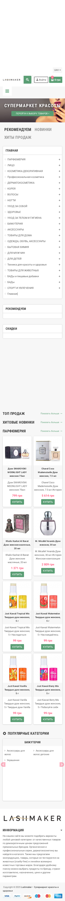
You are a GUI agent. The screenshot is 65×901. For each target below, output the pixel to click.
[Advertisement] (32, 33)
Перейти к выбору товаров (32, 113)
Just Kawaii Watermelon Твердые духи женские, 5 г (47, 617)
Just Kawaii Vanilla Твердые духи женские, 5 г (17, 690)
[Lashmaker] (12, 79)
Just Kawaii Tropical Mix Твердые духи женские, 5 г (17, 617)
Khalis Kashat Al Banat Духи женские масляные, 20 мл (17, 545)
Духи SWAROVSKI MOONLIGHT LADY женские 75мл (17, 472)
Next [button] (62, 764)
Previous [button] (3, 764)
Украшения (13, 760)
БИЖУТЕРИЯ (33, 742)
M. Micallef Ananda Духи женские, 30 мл (47, 543)
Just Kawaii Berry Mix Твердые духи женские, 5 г (47, 690)
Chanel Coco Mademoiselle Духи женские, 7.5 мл (48, 472)
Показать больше (50, 413)
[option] (32, 770)
